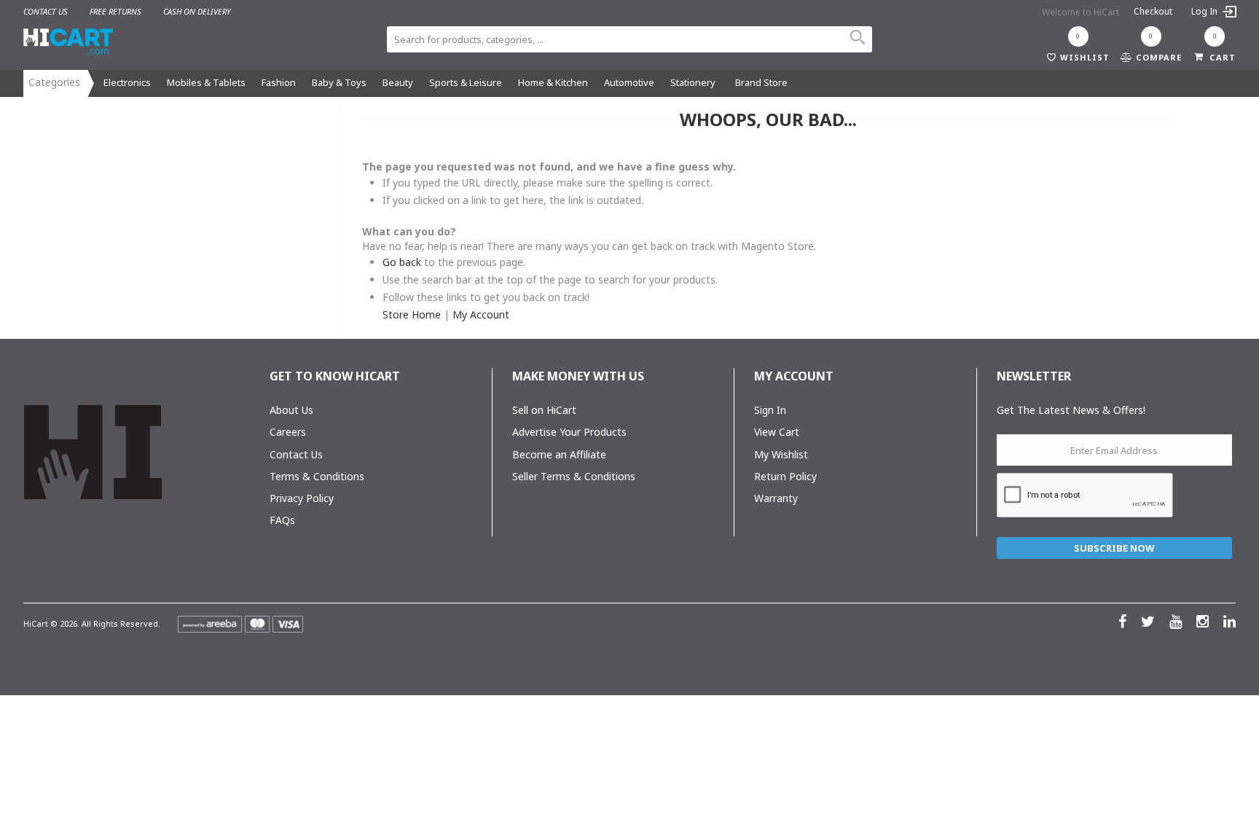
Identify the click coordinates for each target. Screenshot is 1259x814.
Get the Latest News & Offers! (1071, 410)
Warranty (776, 498)
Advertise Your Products (569, 432)
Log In (1205, 11)
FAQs (282, 520)
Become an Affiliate (559, 454)
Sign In (770, 410)
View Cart (776, 432)
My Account (480, 314)
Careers (288, 432)
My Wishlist (781, 454)
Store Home (412, 314)
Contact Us (296, 454)
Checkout (1153, 11)
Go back (402, 262)
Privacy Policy (302, 498)
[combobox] (629, 39)
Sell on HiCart (544, 410)
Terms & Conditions (317, 476)
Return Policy (785, 476)
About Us (291, 410)
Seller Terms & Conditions (573, 476)
